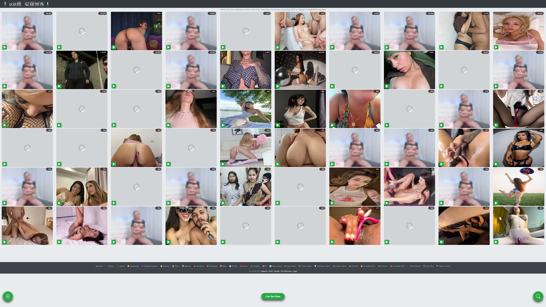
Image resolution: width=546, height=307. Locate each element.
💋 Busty (244, 266)
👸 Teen (175, 266)
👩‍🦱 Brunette (198, 266)
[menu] (8, 296)
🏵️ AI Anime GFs (367, 266)
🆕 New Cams (275, 266)
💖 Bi (264, 266)
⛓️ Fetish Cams (339, 266)
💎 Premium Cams (322, 266)
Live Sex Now (273, 296)
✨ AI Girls (353, 266)
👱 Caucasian (133, 266)
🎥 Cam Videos (413, 266)
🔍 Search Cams (443, 266)
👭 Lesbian (255, 266)
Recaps (277, 271)
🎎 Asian (99, 266)
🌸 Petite (233, 266)
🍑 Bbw (223, 266)
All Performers (286, 271)
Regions (264, 271)
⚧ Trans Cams (305, 266)
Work (271, 271)
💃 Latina (120, 266)
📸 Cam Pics (428, 266)
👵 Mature (164, 266)
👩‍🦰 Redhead (212, 266)
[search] (538, 296)
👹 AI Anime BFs (397, 266)
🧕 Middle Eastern (149, 266)
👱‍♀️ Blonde (186, 266)
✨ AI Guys (382, 266)
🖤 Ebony (110, 266)
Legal (295, 271)
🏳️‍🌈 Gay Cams (290, 266)
